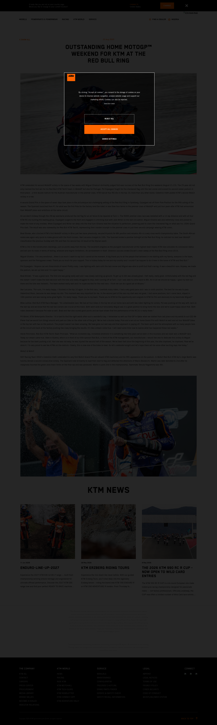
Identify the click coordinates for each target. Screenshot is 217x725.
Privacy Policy (107, 103)
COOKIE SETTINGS (109, 139)
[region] (109, 108)
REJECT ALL (109, 119)
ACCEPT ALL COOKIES (109, 129)
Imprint (113, 103)
